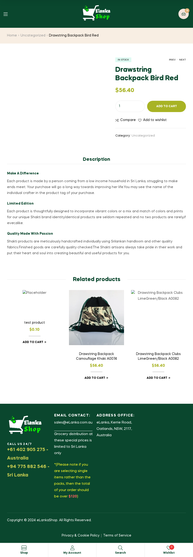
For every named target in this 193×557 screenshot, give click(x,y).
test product (34, 322)
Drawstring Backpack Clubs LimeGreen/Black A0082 (158, 356)
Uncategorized (32, 35)
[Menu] (9, 14)
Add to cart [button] (33, 342)
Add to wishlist (155, 120)
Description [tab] (96, 159)
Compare (128, 120)
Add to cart (166, 106)
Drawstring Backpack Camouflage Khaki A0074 (96, 356)
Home (12, 35)
